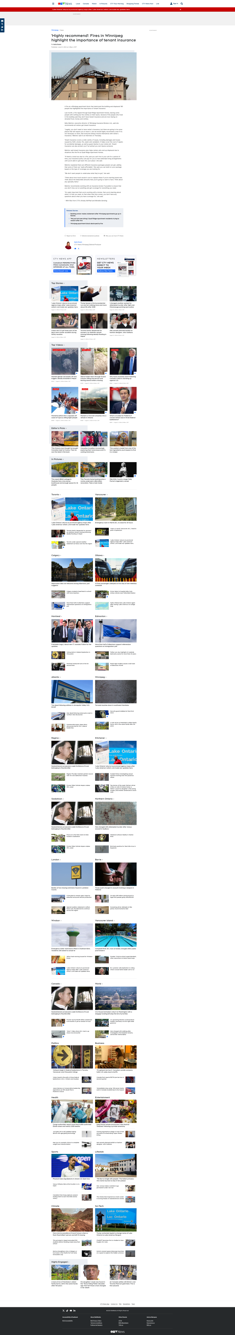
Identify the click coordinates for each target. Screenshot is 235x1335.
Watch (94, 4)
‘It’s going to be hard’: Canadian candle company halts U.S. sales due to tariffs (115, 1071)
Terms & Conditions (96, 1323)
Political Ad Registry (96, 1325)
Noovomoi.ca (151, 1323)
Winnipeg (54, 30)
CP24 (120, 1320)
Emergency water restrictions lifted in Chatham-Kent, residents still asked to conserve (70, 949)
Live (157, 4)
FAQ (120, 1304)
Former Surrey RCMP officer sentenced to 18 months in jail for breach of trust (79, 1020)
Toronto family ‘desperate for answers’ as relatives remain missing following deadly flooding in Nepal (93, 333)
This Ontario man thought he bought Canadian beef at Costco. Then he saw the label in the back (64, 450)
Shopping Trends (132, 4)
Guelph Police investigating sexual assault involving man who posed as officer (122, 775)
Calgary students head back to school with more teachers (79, 592)
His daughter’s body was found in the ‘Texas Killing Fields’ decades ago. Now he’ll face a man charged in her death (93, 1284)
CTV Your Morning (117, 4)
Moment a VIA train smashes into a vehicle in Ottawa (93, 417)
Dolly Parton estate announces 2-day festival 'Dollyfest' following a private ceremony (113, 1125)
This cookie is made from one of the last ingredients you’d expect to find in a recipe (123, 450)
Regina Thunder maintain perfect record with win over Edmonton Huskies (80, 774)
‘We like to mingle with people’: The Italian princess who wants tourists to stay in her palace (115, 1180)
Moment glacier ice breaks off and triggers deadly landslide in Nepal (64, 377)
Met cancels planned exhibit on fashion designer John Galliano (121, 331)
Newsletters (126, 1304)
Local (78, 4)
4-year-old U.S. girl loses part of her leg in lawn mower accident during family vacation (64, 332)
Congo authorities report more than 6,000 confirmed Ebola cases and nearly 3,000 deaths (72, 1125)
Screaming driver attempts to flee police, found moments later (121, 907)
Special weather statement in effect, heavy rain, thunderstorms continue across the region (78, 908)
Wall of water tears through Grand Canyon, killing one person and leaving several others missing (93, 378)
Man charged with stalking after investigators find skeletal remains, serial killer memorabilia (121, 1032)
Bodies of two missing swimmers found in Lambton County (69, 889)
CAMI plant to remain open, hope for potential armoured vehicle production (79, 896)
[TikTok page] (67, 1310)
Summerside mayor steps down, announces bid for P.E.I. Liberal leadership (77, 726)
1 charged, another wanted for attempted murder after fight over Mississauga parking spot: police (122, 305)
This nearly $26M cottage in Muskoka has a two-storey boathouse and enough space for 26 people (64, 482)
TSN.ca (121, 1325)
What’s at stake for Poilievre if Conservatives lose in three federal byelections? (122, 417)
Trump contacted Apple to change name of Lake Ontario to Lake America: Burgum (114, 1234)
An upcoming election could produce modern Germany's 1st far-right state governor (122, 1021)
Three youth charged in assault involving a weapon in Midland (114, 889)
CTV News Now (147, 4)
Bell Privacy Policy (96, 1320)
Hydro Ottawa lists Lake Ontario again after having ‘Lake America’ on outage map (122, 604)
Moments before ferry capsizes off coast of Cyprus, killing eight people (64, 417)
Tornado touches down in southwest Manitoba (112, 705)
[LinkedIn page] (74, 1310)
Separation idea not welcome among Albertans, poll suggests (70, 584)
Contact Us (114, 1304)
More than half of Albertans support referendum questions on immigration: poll (79, 604)
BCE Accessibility (67, 1320)
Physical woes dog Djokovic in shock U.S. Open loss (71, 1179)
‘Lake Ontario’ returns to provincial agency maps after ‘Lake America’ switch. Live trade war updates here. (64, 305)
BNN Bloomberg (123, 1323)
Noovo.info (150, 1320)
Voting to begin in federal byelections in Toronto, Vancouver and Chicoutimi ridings (70, 1071)
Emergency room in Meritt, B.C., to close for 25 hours (114, 523)
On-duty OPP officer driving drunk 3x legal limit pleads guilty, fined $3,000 (122, 896)
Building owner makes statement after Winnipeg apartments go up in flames (95, 215)
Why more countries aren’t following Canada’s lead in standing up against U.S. (123, 378)
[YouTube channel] (71, 1310)
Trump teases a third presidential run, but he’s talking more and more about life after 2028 (94, 305)
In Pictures (103, 4)
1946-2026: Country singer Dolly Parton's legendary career (121, 480)
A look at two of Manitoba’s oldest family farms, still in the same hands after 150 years (123, 724)
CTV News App (104, 1304)
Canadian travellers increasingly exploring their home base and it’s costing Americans (93, 450)
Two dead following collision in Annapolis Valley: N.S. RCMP (70, 706)
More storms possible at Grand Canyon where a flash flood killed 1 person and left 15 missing (70, 1234)
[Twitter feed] (63, 1310)
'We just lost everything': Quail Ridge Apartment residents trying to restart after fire (94, 219)
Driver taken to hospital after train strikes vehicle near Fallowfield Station (122, 592)
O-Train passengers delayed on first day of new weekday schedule (116, 584)
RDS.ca (149, 1325)
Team (133, 1304)
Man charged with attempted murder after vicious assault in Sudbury (113, 828)
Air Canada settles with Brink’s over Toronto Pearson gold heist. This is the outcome (123, 1284)
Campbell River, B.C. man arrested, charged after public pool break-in (115, 949)
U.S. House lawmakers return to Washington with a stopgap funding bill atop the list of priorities (113, 1013)
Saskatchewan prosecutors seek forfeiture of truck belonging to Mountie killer (70, 767)
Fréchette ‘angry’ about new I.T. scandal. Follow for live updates (71, 645)
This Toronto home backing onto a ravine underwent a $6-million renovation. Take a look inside (93, 481)
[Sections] (53, 4)
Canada (86, 4)
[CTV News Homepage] (65, 4)
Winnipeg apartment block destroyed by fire (86, 223)
